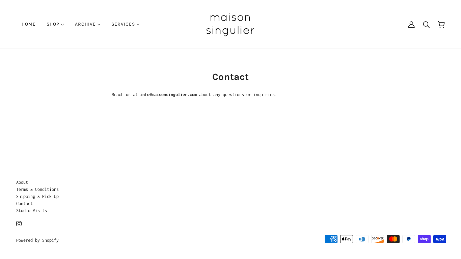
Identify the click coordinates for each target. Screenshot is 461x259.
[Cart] (441, 24)
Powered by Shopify (37, 240)
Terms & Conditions (37, 189)
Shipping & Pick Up (37, 196)
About (22, 182)
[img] (18, 223)
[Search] (426, 24)
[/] (230, 23)
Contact (24, 203)
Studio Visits (31, 210)
